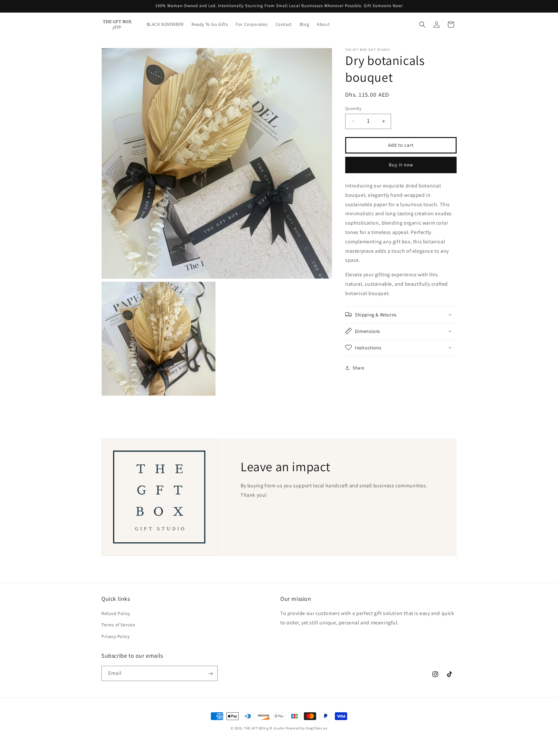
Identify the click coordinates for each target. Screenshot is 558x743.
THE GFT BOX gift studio (264, 728)
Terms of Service (118, 625)
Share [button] (359, 367)
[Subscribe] (210, 673)
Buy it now (401, 165)
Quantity (353, 108)
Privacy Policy (115, 636)
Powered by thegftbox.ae (306, 728)
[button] (422, 24)
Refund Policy (115, 614)
